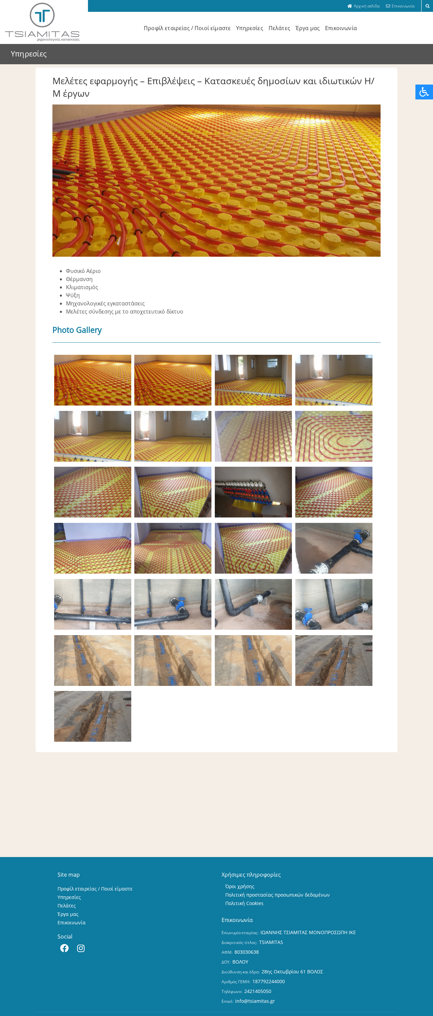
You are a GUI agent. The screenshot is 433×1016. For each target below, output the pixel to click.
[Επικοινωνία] (400, 6)
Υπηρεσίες (249, 28)
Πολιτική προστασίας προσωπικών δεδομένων (277, 895)
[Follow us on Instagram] (80, 949)
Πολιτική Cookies (244, 903)
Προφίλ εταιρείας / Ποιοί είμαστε (187, 28)
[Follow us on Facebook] (64, 949)
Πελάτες (279, 28)
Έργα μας (308, 28)
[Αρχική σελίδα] (363, 6)
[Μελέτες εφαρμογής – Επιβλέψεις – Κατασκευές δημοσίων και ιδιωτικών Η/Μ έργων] (92, 405)
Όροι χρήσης (239, 886)
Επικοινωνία (341, 28)
